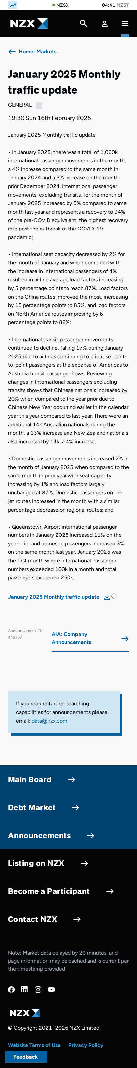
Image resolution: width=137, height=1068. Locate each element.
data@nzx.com (49, 721)
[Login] (104, 23)
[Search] (83, 25)
